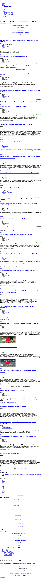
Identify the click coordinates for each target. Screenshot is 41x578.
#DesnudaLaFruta (7, 461)
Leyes (3, 4)
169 (3, 487)
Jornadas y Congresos (7, 8)
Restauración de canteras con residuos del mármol (13, 106)
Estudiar (3, 5)
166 (3, 484)
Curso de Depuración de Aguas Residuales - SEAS (20, 536)
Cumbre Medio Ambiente (8, 555)
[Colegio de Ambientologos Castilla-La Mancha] (20, 520)
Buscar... (1, 560)
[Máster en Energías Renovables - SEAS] (20, 542)
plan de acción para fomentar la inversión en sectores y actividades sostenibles (13, 443)
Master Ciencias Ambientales (9, 553)
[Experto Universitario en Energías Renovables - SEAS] (20, 545)
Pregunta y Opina (5, 16)
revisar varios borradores (6, 149)
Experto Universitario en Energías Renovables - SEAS (20, 543)
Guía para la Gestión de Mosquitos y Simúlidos (12, 390)
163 (3, 482)
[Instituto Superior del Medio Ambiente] (1, 493)
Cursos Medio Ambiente (8, 554)
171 (3, 489)
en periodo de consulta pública (13, 280)
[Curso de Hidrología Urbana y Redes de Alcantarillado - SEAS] (20, 535)
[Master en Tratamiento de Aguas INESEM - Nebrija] (20, 27)
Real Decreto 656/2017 (5, 299)
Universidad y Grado (7, 6)
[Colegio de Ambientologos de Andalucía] (20, 501)
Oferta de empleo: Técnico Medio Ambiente (11, 187)
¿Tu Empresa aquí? (20, 495)
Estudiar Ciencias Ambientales (7, 551)
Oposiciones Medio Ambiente (9, 558)
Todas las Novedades (22, 563)
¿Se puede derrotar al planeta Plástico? (10, 453)
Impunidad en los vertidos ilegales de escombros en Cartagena (16, 234)
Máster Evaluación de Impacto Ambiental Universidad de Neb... (20, 32)
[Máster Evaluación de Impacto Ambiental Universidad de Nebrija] (20, 34)
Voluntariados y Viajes (8, 9)
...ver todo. (6, 10)
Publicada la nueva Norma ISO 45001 (10, 141)
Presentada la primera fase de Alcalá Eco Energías (13, 406)
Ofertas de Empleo (32, 563)
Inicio (3, 480)
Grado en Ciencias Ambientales (9, 552)
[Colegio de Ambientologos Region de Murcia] (20, 516)
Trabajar (3, 11)
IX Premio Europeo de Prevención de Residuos (24, 333)
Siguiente (3, 491)
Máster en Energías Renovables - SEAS (20, 540)
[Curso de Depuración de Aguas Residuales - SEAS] (20, 538)
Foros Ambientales (7, 17)
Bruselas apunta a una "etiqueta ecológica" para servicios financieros (18, 436)
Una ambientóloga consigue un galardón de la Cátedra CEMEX (16, 124)
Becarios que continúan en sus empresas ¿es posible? (13, 56)
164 (3, 483)
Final (3, 492)
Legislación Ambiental (6, 550)
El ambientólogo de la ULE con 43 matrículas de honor (14, 218)
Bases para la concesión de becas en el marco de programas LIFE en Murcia (20, 253)
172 (3, 490)
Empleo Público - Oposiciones (9, 13)
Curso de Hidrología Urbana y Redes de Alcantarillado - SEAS (20, 533)
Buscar (20, 560)
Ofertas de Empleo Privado (8, 12)
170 (3, 488)
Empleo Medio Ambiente (8, 557)
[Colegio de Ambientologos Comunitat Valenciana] (20, 512)
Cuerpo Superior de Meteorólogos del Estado (7, 431)
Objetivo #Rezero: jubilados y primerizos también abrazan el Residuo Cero (19, 323)
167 (3, 485)
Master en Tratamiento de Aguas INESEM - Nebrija (20, 25)
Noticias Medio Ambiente (6, 549)
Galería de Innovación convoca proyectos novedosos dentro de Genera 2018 (19, 173)
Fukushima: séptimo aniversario (8, 347)
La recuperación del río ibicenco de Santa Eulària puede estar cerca (17, 270)
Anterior (3, 481)
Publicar (3, 18)
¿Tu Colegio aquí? (20, 523)
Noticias (3, 3)
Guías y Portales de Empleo (8, 14)
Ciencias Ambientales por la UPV (10, 131)
